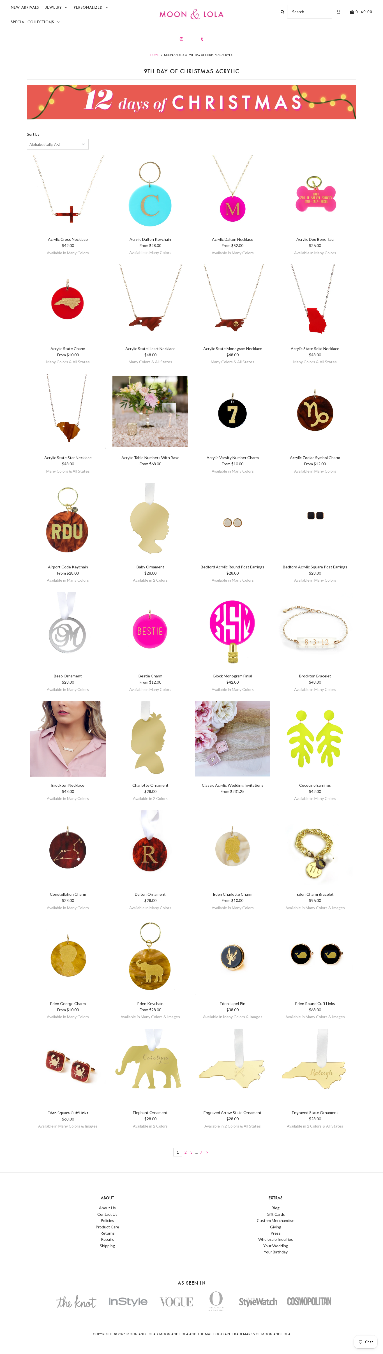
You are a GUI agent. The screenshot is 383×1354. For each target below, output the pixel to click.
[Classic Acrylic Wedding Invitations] (232, 740)
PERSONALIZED (88, 7)
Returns (107, 1233)
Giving (275, 1226)
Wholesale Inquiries (275, 1239)
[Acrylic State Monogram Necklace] (232, 303)
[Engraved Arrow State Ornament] (232, 1067)
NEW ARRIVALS (25, 7)
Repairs (107, 1239)
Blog (276, 1207)
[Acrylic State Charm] (68, 303)
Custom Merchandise (275, 1220)
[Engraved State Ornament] (315, 1067)
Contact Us (107, 1214)
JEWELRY (53, 7)
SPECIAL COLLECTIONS (32, 22)
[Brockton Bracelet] (315, 631)
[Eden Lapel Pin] (232, 958)
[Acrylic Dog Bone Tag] (315, 194)
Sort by (33, 134)
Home (154, 54)
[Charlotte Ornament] (150, 740)
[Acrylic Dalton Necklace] (232, 194)
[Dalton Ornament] (150, 849)
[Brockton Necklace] (68, 740)
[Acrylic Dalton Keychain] (150, 194)
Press (276, 1233)
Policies (107, 1220)
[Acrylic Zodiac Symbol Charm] (315, 412)
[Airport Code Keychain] (68, 521)
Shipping (107, 1245)
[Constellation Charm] (68, 849)
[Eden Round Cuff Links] (315, 958)
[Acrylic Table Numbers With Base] (150, 412)
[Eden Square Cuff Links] (68, 1067)
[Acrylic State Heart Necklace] (150, 303)
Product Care (107, 1226)
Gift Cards (276, 1214)
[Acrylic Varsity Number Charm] (232, 412)
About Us (107, 1207)
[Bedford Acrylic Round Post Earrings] (232, 521)
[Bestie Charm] (150, 631)
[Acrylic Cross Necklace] (68, 194)
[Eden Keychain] (150, 958)
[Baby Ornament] (150, 521)
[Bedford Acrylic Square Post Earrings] (315, 521)
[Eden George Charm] (68, 958)
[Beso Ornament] (68, 631)
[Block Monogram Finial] (232, 631)
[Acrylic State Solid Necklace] (315, 303)
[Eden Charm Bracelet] (315, 849)
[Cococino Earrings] (315, 740)
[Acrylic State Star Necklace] (68, 412)
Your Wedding (275, 1245)
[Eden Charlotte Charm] (232, 849)
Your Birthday (276, 1251)
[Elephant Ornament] (150, 1067)
